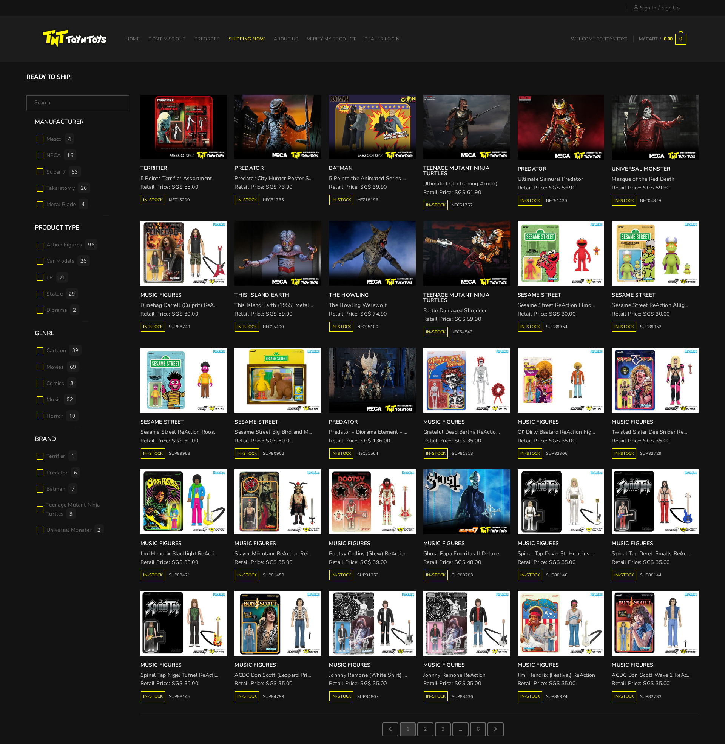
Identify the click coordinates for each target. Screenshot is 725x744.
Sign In (648, 7)
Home (133, 39)
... (460, 729)
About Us (286, 39)
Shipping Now (247, 39)
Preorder (207, 39)
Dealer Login (382, 39)
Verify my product (331, 39)
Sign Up (670, 7)
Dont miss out (167, 39)
